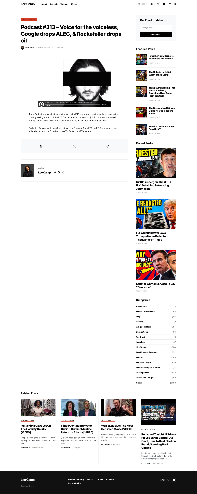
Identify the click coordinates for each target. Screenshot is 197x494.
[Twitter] (158, 4)
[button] (143, 4)
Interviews (140, 342)
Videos (139, 383)
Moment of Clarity (76, 479)
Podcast (139, 357)
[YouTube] (164, 4)
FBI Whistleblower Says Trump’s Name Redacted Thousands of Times (151, 236)
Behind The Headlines (145, 311)
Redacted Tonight (143, 362)
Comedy (140, 322)
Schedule (110, 479)
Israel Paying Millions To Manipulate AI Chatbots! (161, 57)
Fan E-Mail (140, 337)
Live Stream (141, 347)
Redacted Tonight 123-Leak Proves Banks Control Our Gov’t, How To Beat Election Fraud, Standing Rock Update (158, 441)
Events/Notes (142, 332)
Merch (90, 479)
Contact (99, 479)
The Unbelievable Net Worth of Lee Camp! (160, 73)
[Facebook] (152, 4)
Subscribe (154, 34)
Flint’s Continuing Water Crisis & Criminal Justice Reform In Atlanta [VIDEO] (77, 429)
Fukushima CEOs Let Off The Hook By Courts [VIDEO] (36, 429)
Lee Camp (28, 4)
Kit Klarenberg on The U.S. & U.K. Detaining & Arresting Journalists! (153, 185)
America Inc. (141, 306)
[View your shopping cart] (170, 4)
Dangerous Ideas (143, 327)
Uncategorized (29, 19)
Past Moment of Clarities (146, 352)
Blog (138, 316)
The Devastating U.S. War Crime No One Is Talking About (162, 111)
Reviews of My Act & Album (148, 367)
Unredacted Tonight (144, 378)
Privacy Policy (74, 483)
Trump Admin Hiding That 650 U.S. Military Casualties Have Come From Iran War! (162, 91)
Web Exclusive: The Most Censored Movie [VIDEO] (117, 427)
